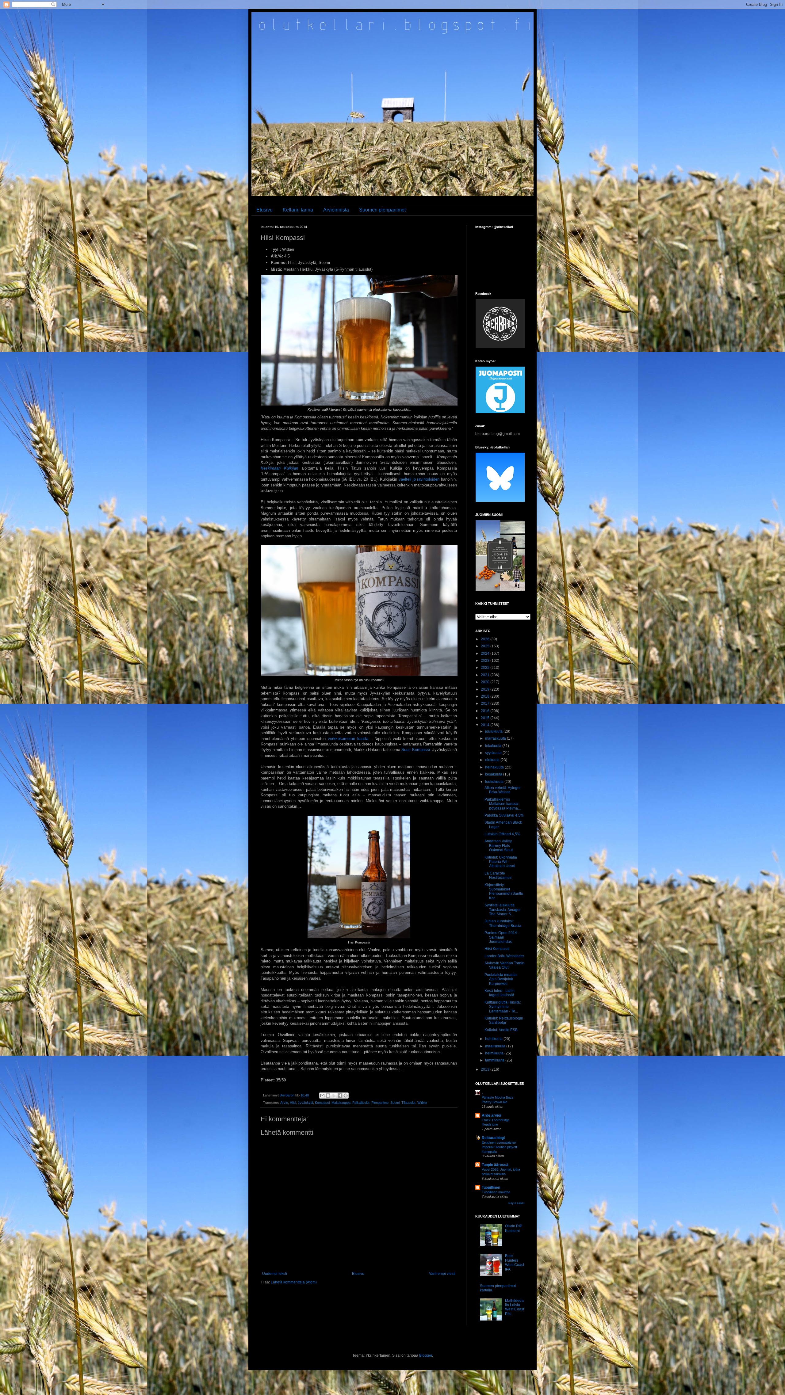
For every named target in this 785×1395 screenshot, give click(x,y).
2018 (485, 696)
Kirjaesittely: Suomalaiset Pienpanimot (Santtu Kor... (503, 891)
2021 (485, 675)
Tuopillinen (491, 1187)
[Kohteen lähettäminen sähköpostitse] (322, 1095)
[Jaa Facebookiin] (340, 1095)
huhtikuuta (494, 1039)
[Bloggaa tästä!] (328, 1095)
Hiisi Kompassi (496, 949)
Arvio (284, 1102)
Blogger (425, 1355)
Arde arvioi (491, 1115)
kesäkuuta (494, 774)
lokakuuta (493, 746)
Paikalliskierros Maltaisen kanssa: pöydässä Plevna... (502, 803)
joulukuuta (494, 731)
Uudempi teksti (274, 1273)
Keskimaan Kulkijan (279, 468)
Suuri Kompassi (415, 749)
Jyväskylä (305, 1102)
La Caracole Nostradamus (497, 875)
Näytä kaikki (516, 1203)
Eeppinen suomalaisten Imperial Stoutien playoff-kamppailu (500, 1147)
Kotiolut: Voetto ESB (501, 1030)
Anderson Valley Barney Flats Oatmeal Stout (498, 845)
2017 (485, 703)
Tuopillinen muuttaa (496, 1192)
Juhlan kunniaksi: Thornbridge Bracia (502, 923)
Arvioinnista (336, 209)
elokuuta (492, 760)
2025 (485, 646)
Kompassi (322, 1102)
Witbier (422, 1102)
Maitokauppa (340, 1102)
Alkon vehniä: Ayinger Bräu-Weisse (502, 790)
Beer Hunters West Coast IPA (514, 1262)
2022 (485, 667)
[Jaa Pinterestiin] (346, 1095)
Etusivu (264, 209)
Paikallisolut (361, 1102)
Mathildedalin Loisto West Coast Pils (514, 1307)
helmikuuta (494, 1053)
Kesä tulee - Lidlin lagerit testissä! (499, 993)
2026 (485, 639)
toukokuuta (494, 781)
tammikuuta (495, 1060)
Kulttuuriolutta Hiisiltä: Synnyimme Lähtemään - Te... (502, 1006)
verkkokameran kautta (348, 738)
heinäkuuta (495, 767)
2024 (485, 653)
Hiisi (293, 1102)
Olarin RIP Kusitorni (513, 1228)
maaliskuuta (495, 1046)
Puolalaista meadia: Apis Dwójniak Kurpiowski (501, 979)
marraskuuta (496, 738)
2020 (485, 682)
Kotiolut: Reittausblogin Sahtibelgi (503, 1020)
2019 (485, 689)
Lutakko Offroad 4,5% (502, 834)
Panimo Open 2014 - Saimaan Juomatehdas (501, 937)
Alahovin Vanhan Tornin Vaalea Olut (504, 965)
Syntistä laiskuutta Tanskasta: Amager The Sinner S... (502, 909)
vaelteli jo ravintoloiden (419, 479)
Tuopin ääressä (495, 1165)
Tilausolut (408, 1102)
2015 (485, 718)
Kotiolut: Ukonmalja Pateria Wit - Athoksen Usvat (500, 861)
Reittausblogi (493, 1138)
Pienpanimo (380, 1102)
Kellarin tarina (298, 209)
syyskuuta (494, 753)
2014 (485, 725)
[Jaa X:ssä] (334, 1095)
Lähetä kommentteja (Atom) (294, 1282)
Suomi (395, 1102)
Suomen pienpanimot (382, 209)
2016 (485, 711)
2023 (485, 660)
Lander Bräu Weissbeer (504, 956)
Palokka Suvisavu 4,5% (504, 815)
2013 (485, 1069)
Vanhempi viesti (442, 1273)
